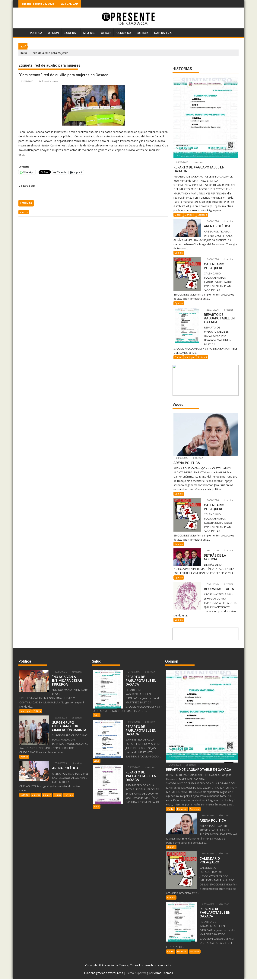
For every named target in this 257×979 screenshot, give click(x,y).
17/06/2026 (60, 671)
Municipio (190, 214)
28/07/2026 (212, 309)
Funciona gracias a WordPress (103, 973)
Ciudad (106, 33)
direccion (197, 162)
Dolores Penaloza (48, 81)
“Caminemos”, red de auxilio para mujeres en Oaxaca (63, 75)
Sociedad (71, 33)
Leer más (26, 203)
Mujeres (89, 33)
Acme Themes (163, 973)
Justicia (142, 33)
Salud (96, 715)
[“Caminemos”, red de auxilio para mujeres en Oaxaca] (93, 105)
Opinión (53, 33)
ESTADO (25, 794)
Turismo (68, 794)
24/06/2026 (134, 767)
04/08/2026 (182, 162)
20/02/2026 (60, 717)
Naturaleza (163, 33)
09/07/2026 (134, 721)
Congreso (123, 33)
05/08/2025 (60, 763)
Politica (36, 33)
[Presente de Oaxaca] (22, 32)
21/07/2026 (134, 671)
